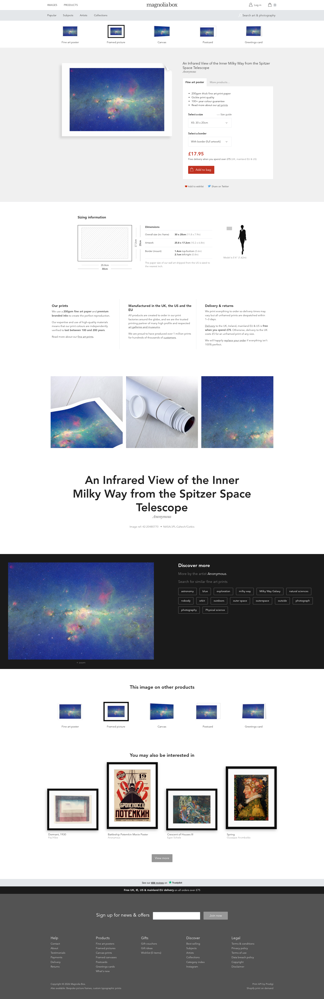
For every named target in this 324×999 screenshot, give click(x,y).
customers (170, 337)
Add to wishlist (196, 186)
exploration (223, 591)
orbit (202, 600)
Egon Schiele (174, 837)
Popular (51, 15)
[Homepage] (162, 5)
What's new (103, 971)
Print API (257, 984)
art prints (222, 105)
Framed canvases (106, 957)
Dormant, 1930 (57, 834)
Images (52, 5)
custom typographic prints (107, 988)
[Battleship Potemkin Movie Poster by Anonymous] (132, 796)
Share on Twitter (220, 186)
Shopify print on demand (260, 988)
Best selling (193, 943)
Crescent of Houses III (180, 834)
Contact (55, 943)
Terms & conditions (243, 943)
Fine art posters (105, 943)
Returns (55, 966)
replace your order (235, 340)
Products (71, 5)
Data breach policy (243, 957)
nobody (186, 600)
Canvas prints (104, 953)
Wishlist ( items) (151, 953)
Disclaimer (238, 966)
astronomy (187, 591)
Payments (56, 957)
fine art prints (85, 336)
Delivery (210, 326)
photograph (303, 600)
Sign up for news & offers (123, 915)
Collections (100, 15)
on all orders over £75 (162, 890)
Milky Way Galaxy (270, 591)
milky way (245, 591)
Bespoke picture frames (79, 988)
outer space (240, 600)
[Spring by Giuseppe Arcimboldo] (251, 798)
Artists (83, 15)
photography (189, 610)
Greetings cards (105, 966)
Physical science (215, 610)
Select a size (210, 114)
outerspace (262, 600)
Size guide (226, 114)
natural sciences (298, 591)
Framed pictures (105, 948)
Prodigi (269, 984)
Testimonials (58, 953)
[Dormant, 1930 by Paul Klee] (72, 809)
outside (282, 600)
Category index (195, 962)
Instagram (192, 966)
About (54, 948)
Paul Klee (53, 837)
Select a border (197, 133)
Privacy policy (240, 948)
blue (205, 591)
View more (162, 858)
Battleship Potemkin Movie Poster (128, 834)
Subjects (68, 15)
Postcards (101, 962)
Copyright (238, 962)
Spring (231, 834)
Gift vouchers (149, 943)
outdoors (219, 600)
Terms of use (239, 953)
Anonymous (189, 71)
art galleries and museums (144, 327)
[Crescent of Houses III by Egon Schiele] (191, 809)
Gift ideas (147, 948)
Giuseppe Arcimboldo (238, 837)
